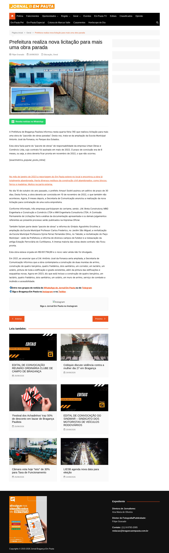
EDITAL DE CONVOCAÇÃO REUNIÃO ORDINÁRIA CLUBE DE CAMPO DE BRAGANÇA (32, 368)
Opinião (139, 16)
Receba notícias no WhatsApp (29, 121)
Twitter (62, 291)
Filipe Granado (18, 54)
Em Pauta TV (100, 16)
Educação (48, 54)
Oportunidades (49, 16)
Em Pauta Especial (36, 22)
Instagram (47, 291)
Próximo (98, 319)
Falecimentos (32, 16)
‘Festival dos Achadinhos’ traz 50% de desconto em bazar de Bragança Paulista (33, 418)
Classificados (126, 16)
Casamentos (79, 22)
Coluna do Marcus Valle (59, 22)
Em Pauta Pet (17, 22)
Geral (75, 16)
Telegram (87, 287)
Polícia (20, 16)
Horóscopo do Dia (96, 22)
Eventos (87, 16)
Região (64, 16)
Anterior (18, 319)
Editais (113, 16)
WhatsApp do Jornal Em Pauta (59, 287)
